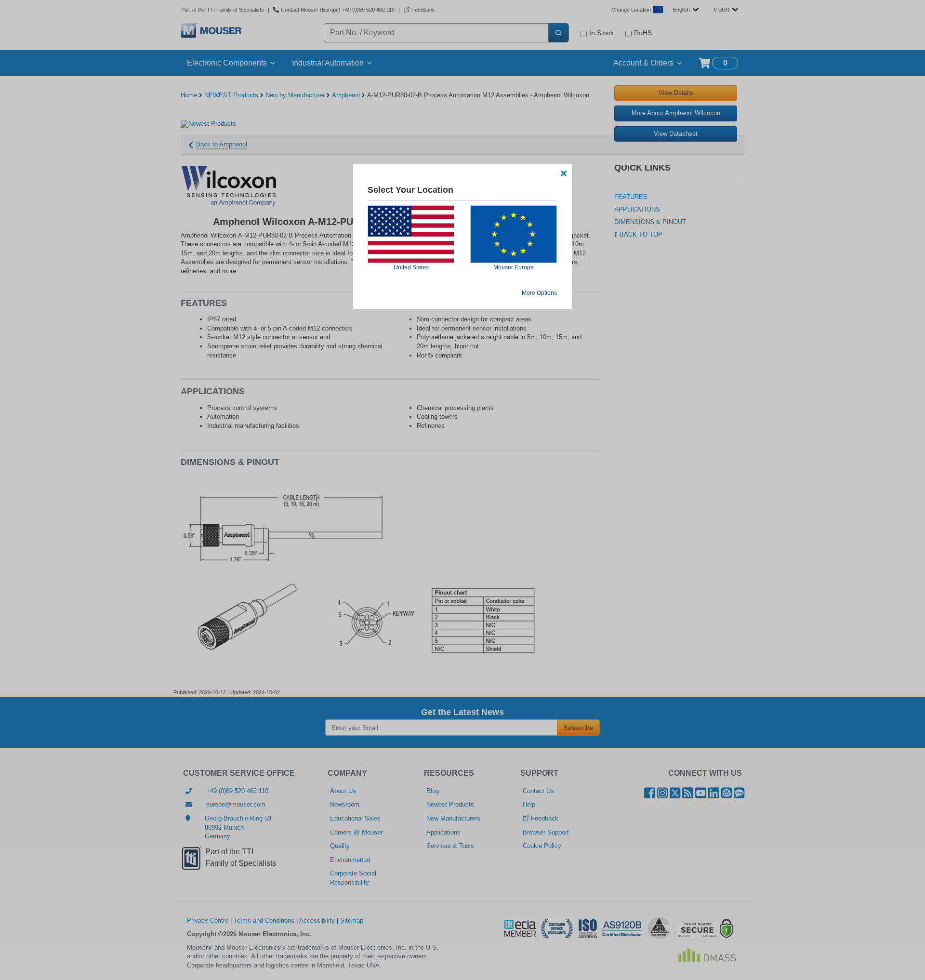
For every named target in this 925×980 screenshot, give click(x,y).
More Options (539, 293)
